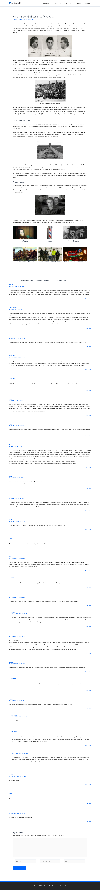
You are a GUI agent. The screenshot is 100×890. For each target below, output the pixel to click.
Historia (65, 3)
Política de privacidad (45, 885)
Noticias (79, 3)
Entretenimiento (47, 3)
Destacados (86, 3)
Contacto (64, 885)
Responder (88, 299)
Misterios (57, 3)
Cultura (71, 3)
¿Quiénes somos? (56, 885)
